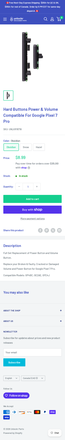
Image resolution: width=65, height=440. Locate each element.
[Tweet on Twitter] (53, 230)
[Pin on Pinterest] (46, 230)
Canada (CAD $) (30, 378)
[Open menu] (5, 19)
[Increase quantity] (36, 186)
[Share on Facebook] (40, 230)
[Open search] (46, 19)
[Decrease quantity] (19, 186)
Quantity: (8, 186)
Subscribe (14, 362)
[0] (59, 19)
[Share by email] (59, 230)
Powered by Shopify (12, 433)
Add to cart (32, 198)
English (8, 378)
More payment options (32, 218)
